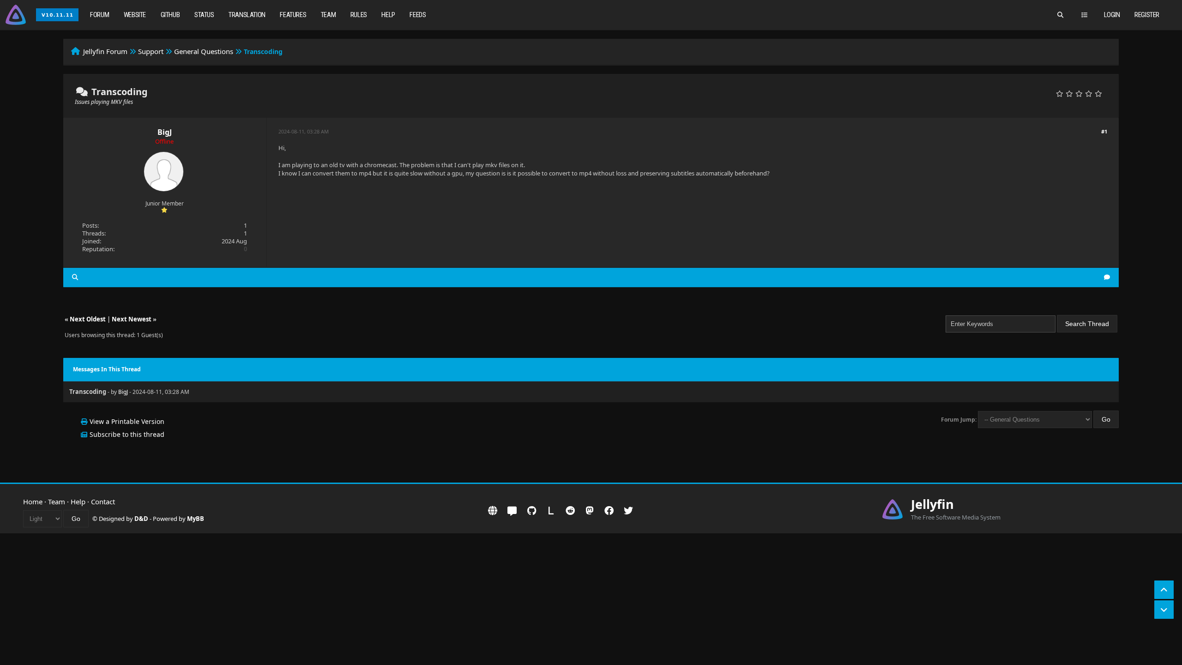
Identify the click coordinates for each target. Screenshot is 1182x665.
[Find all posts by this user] (75, 277)
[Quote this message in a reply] (1107, 277)
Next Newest (131, 319)
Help (388, 15)
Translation (247, 15)
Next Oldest (88, 319)
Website (135, 15)
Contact (103, 501)
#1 (1104, 131)
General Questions (203, 51)
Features (293, 15)
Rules (358, 15)
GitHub (170, 15)
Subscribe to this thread (127, 434)
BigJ (164, 132)
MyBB (195, 518)
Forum (99, 15)
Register (1146, 15)
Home (32, 501)
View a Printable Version (127, 421)
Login (1112, 15)
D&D (141, 518)
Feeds (418, 15)
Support (150, 51)
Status (204, 15)
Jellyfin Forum (105, 51)
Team (328, 15)
